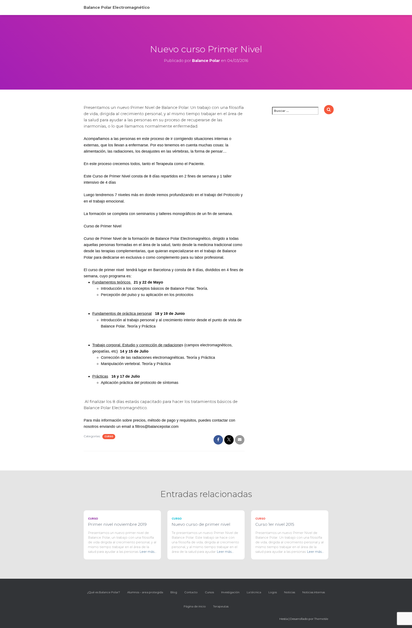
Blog (173, 592)
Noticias (289, 592)
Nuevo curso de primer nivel (201, 524)
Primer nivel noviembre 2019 (117, 524)
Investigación (230, 592)
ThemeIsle (321, 618)
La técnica (254, 592)
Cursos (209, 592)
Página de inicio (195, 606)
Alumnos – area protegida (145, 592)
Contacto (191, 592)
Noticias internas (313, 592)
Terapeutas (221, 606)
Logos (272, 592)
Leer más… (147, 552)
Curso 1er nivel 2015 (274, 524)
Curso (109, 436)
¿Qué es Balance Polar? (103, 592)
